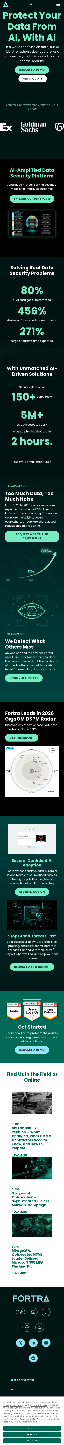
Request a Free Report (32, 967)
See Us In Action (32, 892)
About (14, 1389)
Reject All (32, 1434)
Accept (32, 1428)
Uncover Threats (24, 678)
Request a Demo (32, 70)
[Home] (6, 4)
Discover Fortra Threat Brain (32, 462)
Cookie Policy (16, 1405)
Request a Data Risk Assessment (32, 536)
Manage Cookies (32, 1440)
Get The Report (22, 738)
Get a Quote (32, 79)
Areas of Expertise (22, 1380)
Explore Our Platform (32, 199)
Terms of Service (39, 1405)
